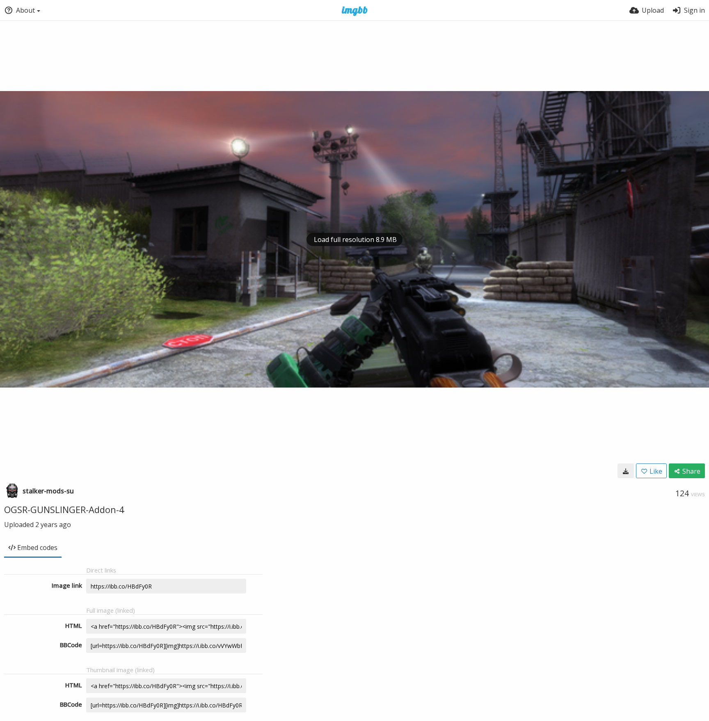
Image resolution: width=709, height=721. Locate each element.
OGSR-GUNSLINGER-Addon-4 (64, 509)
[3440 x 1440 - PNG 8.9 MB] (626, 470)
